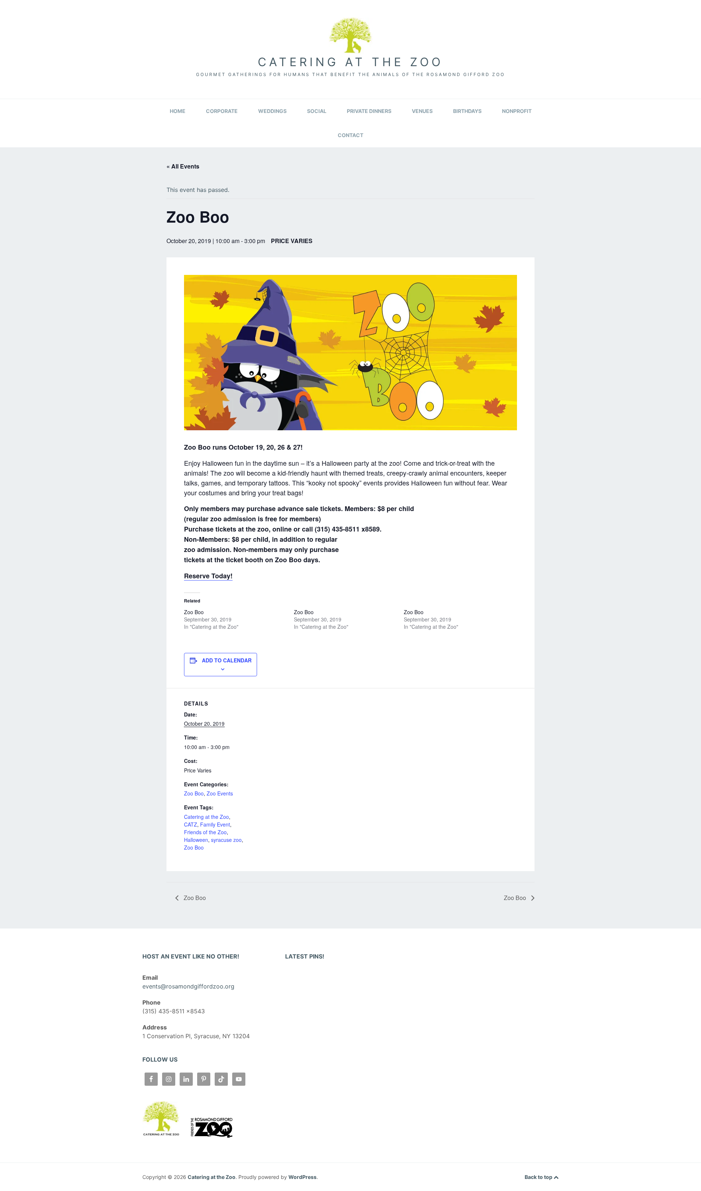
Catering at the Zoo (350, 62)
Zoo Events (220, 793)
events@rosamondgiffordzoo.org (188, 986)
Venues (422, 111)
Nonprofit (517, 111)
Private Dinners (369, 111)
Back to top (539, 1177)
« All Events (182, 166)
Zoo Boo (194, 612)
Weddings (272, 111)
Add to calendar (227, 660)
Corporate (222, 111)
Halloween (196, 839)
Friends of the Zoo (205, 832)
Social (316, 111)
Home (177, 111)
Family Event (215, 824)
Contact (350, 135)
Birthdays (467, 111)
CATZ (190, 824)
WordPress (302, 1177)
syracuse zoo (226, 839)
